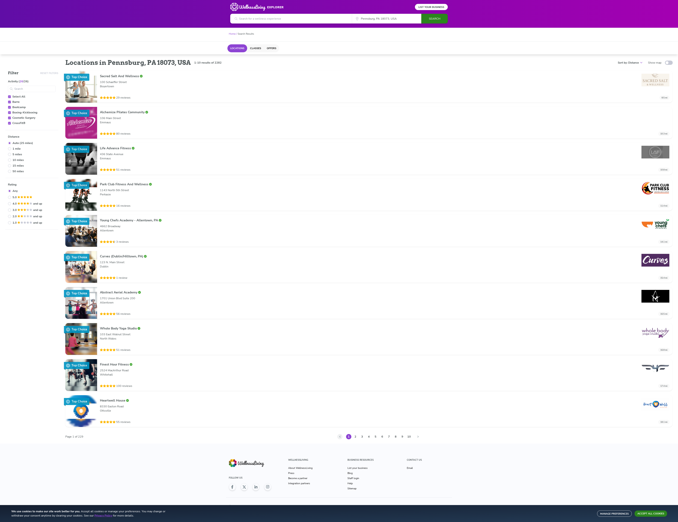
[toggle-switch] (669, 63)
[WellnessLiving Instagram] (267, 487)
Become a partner (297, 478)
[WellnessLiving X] (244, 487)
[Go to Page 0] (340, 436)
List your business (357, 468)
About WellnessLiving (300, 468)
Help (350, 483)
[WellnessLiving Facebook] (232, 487)
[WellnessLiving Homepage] (250, 463)
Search (434, 19)
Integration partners (299, 483)
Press (291, 473)
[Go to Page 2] (418, 436)
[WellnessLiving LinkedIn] (255, 487)
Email (410, 468)
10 (409, 437)
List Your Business (431, 7)
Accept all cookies (650, 513)
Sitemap (351, 488)
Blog (350, 473)
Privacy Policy (103, 516)
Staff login (353, 478)
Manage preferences (614, 513)
